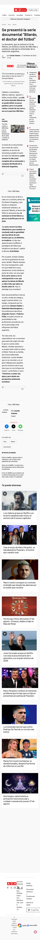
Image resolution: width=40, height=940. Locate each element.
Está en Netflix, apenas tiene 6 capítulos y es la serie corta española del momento (12, 459)
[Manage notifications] (35, 931)
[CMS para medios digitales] (32, 925)
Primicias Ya (28, 15)
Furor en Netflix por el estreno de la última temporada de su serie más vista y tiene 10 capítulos (13, 475)
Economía (12, 15)
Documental (7, 447)
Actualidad (20, 15)
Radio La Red (33, 10)
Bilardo (14, 24)
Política (4, 15)
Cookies (29, 899)
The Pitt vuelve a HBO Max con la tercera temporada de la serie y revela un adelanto (5, 132)
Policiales (37, 15)
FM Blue (19, 893)
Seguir (13, 416)
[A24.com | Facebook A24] (8, 888)
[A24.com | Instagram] (15, 888)
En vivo (24, 10)
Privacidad (30, 889)
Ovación (4, 24)
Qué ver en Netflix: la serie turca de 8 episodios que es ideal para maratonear (13, 467)
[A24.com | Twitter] (11, 888)
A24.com (20, 882)
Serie (9, 24)
